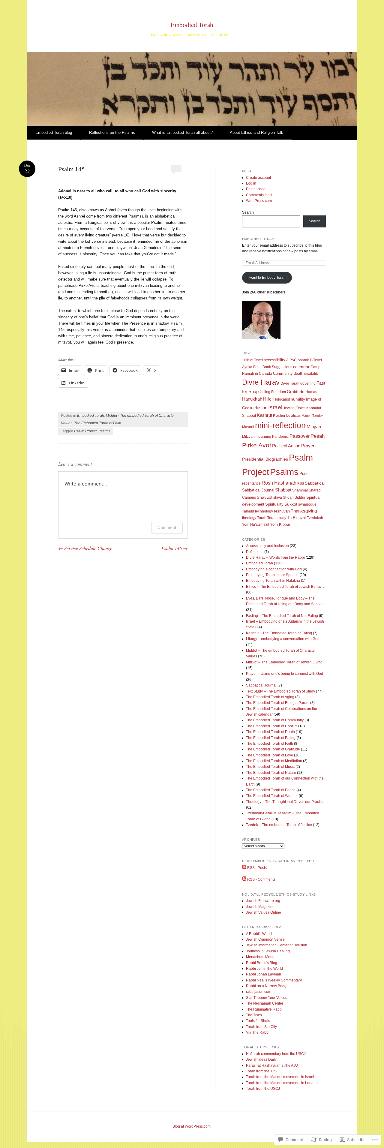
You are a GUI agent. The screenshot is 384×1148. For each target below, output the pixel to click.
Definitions (254, 552)
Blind (257, 367)
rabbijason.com (258, 992)
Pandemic (280, 436)
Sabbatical (315, 483)
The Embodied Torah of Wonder (272, 796)
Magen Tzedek (312, 415)
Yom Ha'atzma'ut (255, 524)
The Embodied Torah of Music (270, 767)
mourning (263, 436)
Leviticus (293, 415)
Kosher (279, 415)
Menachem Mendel (262, 957)
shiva (277, 497)
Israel (275, 407)
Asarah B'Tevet (310, 360)
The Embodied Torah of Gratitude (273, 749)
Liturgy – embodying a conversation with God (283, 639)
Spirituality (274, 504)
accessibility (274, 360)
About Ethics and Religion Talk (256, 132)
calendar (301, 366)
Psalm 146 (174, 548)
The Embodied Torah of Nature (271, 773)
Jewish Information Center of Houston (276, 945)
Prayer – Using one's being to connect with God (284, 674)
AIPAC (291, 360)
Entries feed (256, 189)
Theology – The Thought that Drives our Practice (285, 802)
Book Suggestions (277, 367)
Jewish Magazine (260, 907)
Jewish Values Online (263, 912)
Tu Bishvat (296, 517)
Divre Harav (261, 382)
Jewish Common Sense (265, 939)
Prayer (307, 445)
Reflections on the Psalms (112, 132)
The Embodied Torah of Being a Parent (277, 703)
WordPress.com (259, 201)
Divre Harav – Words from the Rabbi (275, 557)
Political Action (286, 445)
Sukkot (290, 504)
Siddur (300, 497)
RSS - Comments (261, 879)
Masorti (248, 427)
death (298, 373)
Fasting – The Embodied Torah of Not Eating (282, 616)
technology (264, 511)
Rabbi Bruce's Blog (261, 963)
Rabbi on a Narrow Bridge (267, 986)
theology (249, 518)
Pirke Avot (256, 445)
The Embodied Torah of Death (270, 732)
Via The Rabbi (257, 1032)
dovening (308, 383)
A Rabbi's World (259, 934)
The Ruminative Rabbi (264, 1009)
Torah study (276, 518)
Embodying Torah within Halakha (273, 581)
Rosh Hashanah (279, 482)
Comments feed (259, 195)
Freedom (278, 392)
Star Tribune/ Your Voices (266, 998)
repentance (251, 483)
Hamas (311, 392)
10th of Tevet (252, 360)
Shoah (288, 497)
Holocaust (281, 399)
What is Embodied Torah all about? (182, 132)
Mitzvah (248, 436)
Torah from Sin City (261, 1027)
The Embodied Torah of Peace (271, 790)
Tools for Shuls (258, 1021)
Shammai (300, 490)
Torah (261, 518)
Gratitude (295, 391)
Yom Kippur (280, 524)
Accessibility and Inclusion (267, 546)
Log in (251, 183)
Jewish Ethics (294, 408)
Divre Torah (289, 383)
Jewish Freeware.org (263, 901)
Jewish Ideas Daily (261, 1059)
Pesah (317, 436)
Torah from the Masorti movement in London (282, 1083)
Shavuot (264, 497)
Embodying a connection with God (274, 569)
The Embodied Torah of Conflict (271, 726)
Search (248, 212)
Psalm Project (85, 431)
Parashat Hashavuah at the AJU (272, 1065)
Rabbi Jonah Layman (263, 974)
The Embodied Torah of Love (269, 755)
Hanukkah (252, 398)
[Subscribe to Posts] (244, 868)
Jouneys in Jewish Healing (268, 951)
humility (298, 399)
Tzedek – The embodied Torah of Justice (279, 825)
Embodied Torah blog (53, 132)
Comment (167, 527)
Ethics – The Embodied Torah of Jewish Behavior (286, 587)
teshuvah (282, 511)
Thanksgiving (304, 511)
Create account (258, 178)
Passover (300, 436)
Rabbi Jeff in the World (264, 968)
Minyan (314, 426)
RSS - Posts (257, 868)
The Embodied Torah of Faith (97, 423)
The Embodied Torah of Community (275, 720)
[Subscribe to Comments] (244, 879)
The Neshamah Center (264, 1003)
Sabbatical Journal (258, 490)
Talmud (248, 511)
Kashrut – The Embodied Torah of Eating (279, 633)
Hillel (267, 399)
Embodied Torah (192, 24)
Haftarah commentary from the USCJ (276, 1054)
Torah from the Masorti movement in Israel (280, 1077)
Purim (304, 473)
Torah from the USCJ (263, 1088)
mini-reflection (280, 425)
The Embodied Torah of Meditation (274, 761)
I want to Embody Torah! (267, 277)
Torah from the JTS (261, 1071)
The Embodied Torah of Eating (271, 738)
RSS (300, 483)
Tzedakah (315, 518)
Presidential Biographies (265, 459)
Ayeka (247, 367)
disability (311, 373)
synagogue (307, 504)
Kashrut (264, 415)
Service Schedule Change (85, 548)
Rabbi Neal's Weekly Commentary (274, 980)
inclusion (258, 407)
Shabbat (283, 490)
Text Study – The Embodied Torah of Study (280, 691)
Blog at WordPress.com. (192, 1126)
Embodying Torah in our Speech (272, 575)
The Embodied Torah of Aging (270, 697)
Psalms (104, 431)
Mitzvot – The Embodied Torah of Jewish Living (284, 662)
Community (283, 373)
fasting (265, 392)
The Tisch (254, 1015)
